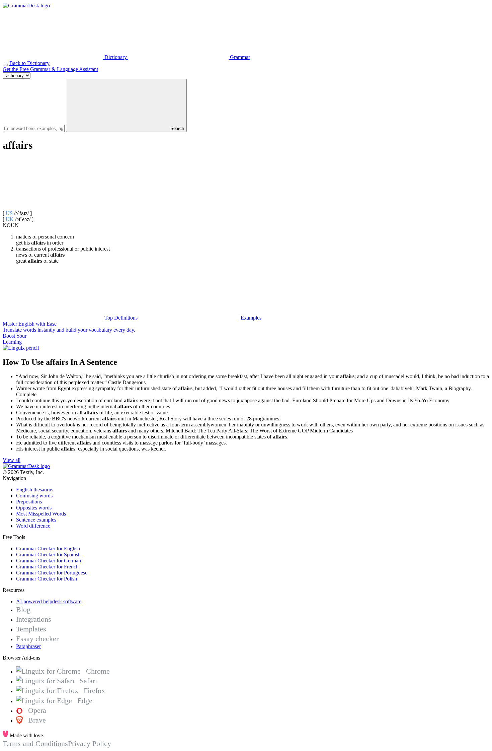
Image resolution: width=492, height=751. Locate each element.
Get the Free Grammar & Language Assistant (50, 69)
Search (176, 128)
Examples (250, 318)
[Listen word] (53, 207)
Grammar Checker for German (48, 560)
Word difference (33, 526)
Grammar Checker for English (48, 548)
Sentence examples (36, 520)
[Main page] (26, 5)
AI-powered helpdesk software (48, 601)
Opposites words (34, 507)
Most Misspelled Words (41, 514)
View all (11, 460)
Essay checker (37, 638)
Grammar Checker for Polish (46, 579)
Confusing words (34, 495)
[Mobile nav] (5, 65)
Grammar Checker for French (47, 566)
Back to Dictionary (29, 63)
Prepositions (29, 501)
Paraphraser (28, 646)
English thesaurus (34, 489)
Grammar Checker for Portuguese (51, 572)
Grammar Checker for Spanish (48, 554)
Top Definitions (121, 318)
